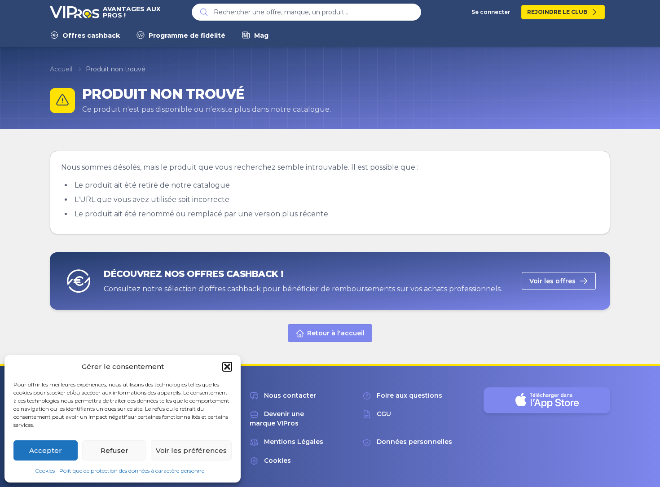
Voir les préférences (191, 450)
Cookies (45, 470)
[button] (227, 366)
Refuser (114, 450)
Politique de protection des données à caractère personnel (132, 470)
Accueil (61, 69)
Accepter (45, 450)
